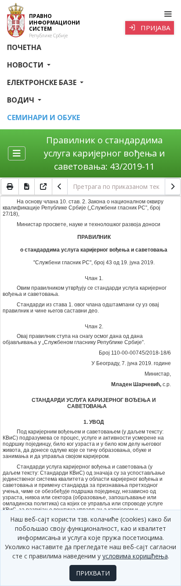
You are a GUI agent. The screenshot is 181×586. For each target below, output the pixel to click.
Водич (21, 100)
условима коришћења (135, 556)
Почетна (24, 47)
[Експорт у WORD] (27, 186)
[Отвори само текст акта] (43, 186)
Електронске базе (42, 82)
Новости (26, 65)
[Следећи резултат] (172, 187)
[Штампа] (10, 186)
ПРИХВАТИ (93, 573)
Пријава (154, 27)
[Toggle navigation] (167, 14)
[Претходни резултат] (59, 186)
